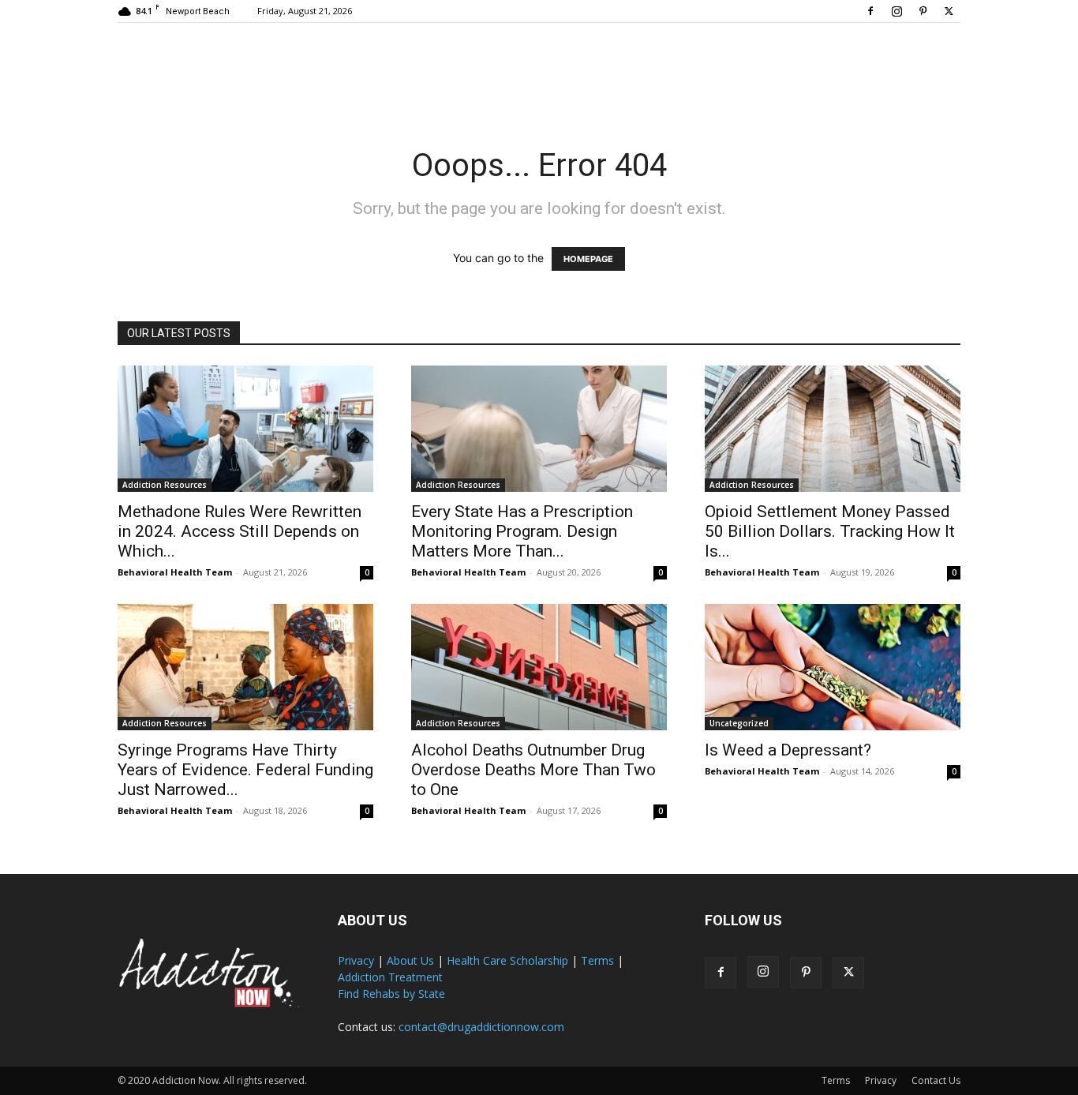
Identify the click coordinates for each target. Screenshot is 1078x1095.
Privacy (356, 960)
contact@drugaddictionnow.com (481, 1026)
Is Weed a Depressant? (788, 750)
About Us (410, 960)
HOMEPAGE (588, 258)
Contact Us (935, 1080)
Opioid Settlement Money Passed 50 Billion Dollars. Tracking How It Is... (830, 531)
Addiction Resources (164, 484)
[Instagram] (896, 11)
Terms (597, 960)
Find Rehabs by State (391, 993)
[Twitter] (948, 11)
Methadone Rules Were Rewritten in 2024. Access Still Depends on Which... (239, 531)
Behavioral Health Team (175, 572)
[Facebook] (870, 11)
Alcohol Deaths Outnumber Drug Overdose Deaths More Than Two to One (533, 770)
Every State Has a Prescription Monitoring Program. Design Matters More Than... (522, 531)
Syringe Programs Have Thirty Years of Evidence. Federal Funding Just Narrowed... (245, 770)
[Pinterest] (922, 11)
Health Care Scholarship (507, 960)
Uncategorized (739, 723)
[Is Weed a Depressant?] (832, 667)
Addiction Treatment (390, 976)
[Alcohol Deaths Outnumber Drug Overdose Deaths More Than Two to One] (539, 667)
